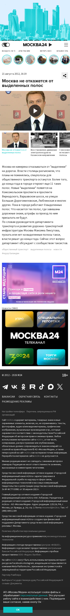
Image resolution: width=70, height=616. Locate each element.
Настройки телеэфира (13, 411)
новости (58, 249)
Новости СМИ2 (10, 308)
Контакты (51, 397)
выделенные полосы (41, 249)
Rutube (32, 386)
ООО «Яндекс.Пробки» (29, 554)
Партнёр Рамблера (11, 575)
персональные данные (33, 595)
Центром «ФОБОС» (50, 545)
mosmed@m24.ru (50, 507)
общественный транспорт (15, 249)
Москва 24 (35, 45)
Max (51, 386)
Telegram (5, 386)
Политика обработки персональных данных (24, 531)
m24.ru (10, 420)
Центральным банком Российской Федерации (31, 550)
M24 (20, 375)
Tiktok (41, 386)
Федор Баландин (10, 253)
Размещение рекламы (17, 401)
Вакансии (8, 397)
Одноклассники (23, 386)
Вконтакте (14, 386)
